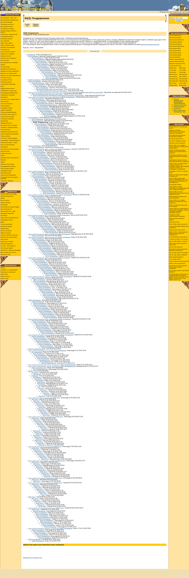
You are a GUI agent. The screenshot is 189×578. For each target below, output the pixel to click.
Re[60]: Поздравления (51, 232)
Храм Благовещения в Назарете (45, 103)
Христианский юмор (174, 57)
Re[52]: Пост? (46, 475)
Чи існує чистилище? (7, 224)
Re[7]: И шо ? (35, 498)
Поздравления (31, 54)
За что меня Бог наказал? (8, 51)
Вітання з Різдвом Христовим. (36, 349)
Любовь (3, 64)
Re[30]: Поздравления (42, 182)
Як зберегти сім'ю (6, 254)
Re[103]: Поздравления (43, 309)
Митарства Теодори (6, 226)
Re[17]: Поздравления (42, 106)
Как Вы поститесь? (174, 222)
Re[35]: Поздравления (49, 191)
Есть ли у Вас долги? (175, 259)
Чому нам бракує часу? (7, 196)
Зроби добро (182, 85)
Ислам (2, 155)
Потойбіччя (4, 215)
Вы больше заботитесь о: (176, 138)
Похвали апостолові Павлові (9, 237)
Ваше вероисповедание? (176, 257)
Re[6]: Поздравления (43, 64)
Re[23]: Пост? (41, 424)
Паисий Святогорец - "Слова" (9, 142)
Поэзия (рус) (172, 72)
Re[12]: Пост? (39, 404)
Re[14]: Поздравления (38, 98)
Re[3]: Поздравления (39, 59)
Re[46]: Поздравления (47, 210)
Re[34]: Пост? (35, 448)
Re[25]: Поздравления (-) (47, 520)
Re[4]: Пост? (46, 393)
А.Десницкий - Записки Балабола (10, 140)
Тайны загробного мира (7, 45)
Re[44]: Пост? (37, 464)
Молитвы (3, 160)
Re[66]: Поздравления (43, 245)
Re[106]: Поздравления (47, 314)
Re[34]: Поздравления (47, 190)
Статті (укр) (182, 70)
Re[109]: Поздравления (49, 319)
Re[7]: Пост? (35, 399)
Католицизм (4, 147)
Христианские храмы (175, 55)
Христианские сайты (175, 48)
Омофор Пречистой (6, 123)
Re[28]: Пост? (41, 443)
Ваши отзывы (4, 278)
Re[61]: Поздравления (49, 234)
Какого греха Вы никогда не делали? (176, 219)
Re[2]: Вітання (37, 374)
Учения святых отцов (175, 65)
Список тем (27, 25)
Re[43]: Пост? (35, 462)
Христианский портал (12, 14)
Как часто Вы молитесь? (176, 247)
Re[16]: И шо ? (46, 508)
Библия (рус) (172, 68)
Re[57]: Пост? (38, 487)
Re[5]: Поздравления (42, 62)
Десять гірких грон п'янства (8, 252)
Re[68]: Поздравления (46, 250)
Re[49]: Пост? (44, 471)
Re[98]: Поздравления (34, 300)
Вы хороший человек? (175, 184)
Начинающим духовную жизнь (9, 93)
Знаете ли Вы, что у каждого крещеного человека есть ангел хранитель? (178, 201)
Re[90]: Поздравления (43, 286)
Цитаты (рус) (172, 83)
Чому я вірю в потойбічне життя (10, 217)
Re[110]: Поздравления (38, 320)
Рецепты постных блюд (7, 164)
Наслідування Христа (7, 220)
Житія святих (4, 239)
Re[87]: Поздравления (39, 279)
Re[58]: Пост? (39, 489)
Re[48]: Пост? (42, 470)
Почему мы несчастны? (7, 24)
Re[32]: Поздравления (45, 187)
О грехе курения (5, 106)
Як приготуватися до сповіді (8, 194)
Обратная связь (5, 276)
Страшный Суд (5, 49)
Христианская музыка (175, 44)
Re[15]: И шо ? (43, 506)
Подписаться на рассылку (8, 272)
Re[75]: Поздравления (39, 261)
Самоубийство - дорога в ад (8, 90)
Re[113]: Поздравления (42, 325)
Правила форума (35, 25)
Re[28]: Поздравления (39, 177)
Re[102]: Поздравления (42, 308)
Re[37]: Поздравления (50, 194)
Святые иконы (5, 101)
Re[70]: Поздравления (49, 253)
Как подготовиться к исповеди (9, 62)
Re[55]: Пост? (35, 479)
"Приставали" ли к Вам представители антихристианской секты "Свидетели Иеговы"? (178, 188)
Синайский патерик (6, 170)
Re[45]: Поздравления (46, 209)
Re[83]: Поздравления (50, 273)
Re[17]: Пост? (46, 415)
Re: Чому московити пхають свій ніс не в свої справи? (52, 91)
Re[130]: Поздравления (45, 344)
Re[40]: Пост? (44, 457)
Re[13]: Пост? (41, 405)
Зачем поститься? (6, 56)
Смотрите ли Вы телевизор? (177, 143)
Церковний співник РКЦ (7, 213)
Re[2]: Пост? (43, 390)
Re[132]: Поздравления (47, 347)
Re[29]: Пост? (42, 445)
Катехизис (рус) (173, 78)
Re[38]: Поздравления (38, 196)
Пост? (39, 386)
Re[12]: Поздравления (51, 76)
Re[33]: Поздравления (46, 188)
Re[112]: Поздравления (40, 324)
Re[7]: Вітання (42, 385)
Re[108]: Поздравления (50, 317)
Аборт (2, 86)
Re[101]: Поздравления (41, 306)
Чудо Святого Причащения (8, 175)
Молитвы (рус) (173, 74)
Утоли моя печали (6, 77)
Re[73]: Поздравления (49, 257)
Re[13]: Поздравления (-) (52, 97)
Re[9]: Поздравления (47, 72)
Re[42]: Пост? (46, 460)
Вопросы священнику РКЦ (176, 61)
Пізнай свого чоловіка (7, 241)
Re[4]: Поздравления (40, 61)
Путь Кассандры (5, 67)
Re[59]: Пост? (41, 490)
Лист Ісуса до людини (7, 248)
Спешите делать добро (7, 116)
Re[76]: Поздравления (40, 262)
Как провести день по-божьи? (9, 125)
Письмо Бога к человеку (7, 28)
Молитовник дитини (6, 209)
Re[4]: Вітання (38, 379)
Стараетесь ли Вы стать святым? (178, 239)
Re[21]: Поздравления (40, 86)
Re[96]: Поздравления (51, 298)
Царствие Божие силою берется (10, 157)
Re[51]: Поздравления (39, 218)
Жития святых (173, 76)
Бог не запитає (5, 200)
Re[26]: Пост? (45, 429)
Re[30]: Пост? (45, 446)
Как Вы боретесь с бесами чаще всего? (178, 127)
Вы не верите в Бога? (7, 26)
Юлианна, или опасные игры (9, 73)
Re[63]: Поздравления (39, 240)
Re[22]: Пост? (39, 423)
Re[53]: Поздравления (42, 221)
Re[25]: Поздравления (49, 171)
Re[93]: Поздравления (47, 292)
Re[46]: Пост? (39, 467)
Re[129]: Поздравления (43, 342)
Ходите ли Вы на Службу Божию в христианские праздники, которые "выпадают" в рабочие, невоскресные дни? (178, 210)
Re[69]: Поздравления (47, 251)
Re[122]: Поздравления (38, 336)
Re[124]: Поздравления (41, 339)
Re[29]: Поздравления (40, 179)
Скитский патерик (6, 173)
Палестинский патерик (7, 168)
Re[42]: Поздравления (42, 201)
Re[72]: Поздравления (51, 256)
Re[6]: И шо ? (32, 497)
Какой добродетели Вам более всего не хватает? (178, 197)
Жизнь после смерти (6, 43)
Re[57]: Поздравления (47, 228)
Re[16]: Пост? (45, 413)
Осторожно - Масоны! (7, 180)
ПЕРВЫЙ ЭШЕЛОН (179, 106)
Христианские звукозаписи (176, 46)
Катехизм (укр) (183, 78)
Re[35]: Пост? (37, 449)
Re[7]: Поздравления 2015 (40, 369)
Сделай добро (173, 85)
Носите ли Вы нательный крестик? (179, 261)
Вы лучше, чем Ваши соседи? (177, 141)
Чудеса (3, 162)
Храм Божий (4, 121)
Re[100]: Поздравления (39, 303)
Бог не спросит (5, 60)
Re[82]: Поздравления (49, 272)
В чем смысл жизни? (6, 38)
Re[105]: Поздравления (46, 312)
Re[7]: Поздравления (44, 69)
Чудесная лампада (6, 110)
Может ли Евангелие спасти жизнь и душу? (180, 111)
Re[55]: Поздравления (45, 224)
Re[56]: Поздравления (46, 226)
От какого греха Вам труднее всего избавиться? (179, 227)
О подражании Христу (7, 36)
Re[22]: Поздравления (49, 114)
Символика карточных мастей (9, 131)
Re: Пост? (41, 388)
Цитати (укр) (182, 83)
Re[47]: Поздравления (49, 212)
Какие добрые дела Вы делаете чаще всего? (178, 244)
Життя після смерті (6, 230)
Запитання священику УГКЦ (177, 63)
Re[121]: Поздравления (50, 335)
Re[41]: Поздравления (40, 199)
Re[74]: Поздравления (38, 259)
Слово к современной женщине (9, 134)
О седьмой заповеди (6, 108)
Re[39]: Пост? (42, 456)
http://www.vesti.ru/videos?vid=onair (149, 44)
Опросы (3, 267)
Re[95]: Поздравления (50, 297)
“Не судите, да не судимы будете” (10, 99)
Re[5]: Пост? (47, 394)
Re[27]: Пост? (39, 442)
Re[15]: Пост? (44, 412)
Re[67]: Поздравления (45, 246)
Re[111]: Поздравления (39, 322)
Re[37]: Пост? (39, 453)
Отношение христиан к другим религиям (9, 178)
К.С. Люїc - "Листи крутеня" (8, 246)
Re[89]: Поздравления (42, 284)
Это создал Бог (5, 41)
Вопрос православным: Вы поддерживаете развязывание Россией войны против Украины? (58, 95)
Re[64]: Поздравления (40, 242)
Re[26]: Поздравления (38, 172)
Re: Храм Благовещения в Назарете (47, 105)
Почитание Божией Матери (8, 112)
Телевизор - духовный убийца (9, 127)
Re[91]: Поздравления (45, 287)
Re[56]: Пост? (37, 481)
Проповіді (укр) (183, 81)
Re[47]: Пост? (41, 468)
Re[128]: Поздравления (42, 341)
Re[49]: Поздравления (49, 215)
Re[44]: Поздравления (45, 207)
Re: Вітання (35, 372)
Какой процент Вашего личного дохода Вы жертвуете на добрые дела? (178, 156)
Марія (2, 222)
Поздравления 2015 (44, 360)
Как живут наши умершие (8, 47)
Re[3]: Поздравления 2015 (48, 363)
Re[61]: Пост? (44, 493)
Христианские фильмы (175, 42)
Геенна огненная (5, 136)
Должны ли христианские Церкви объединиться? (178, 175)
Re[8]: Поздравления (46, 70)
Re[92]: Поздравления (46, 290)
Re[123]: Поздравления (39, 338)
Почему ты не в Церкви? (7, 54)
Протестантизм (5, 151)
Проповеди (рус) (173, 81)
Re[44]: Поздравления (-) (45, 204)
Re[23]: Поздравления (42, 87)
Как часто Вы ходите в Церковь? (178, 255)
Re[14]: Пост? (42, 407)
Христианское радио (175, 50)
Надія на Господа (6, 233)
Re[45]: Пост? (38, 465)
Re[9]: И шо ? (38, 501)
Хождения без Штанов (180, 105)
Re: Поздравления (33, 56)
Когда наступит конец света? (177, 230)
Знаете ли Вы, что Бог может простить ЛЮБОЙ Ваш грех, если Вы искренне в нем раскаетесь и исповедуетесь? (178, 180)
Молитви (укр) (183, 74)
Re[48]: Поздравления (50, 213)
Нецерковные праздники (8, 95)
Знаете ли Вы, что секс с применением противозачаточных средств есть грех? (179, 193)
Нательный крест (6, 129)
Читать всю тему (94, 51)
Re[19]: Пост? (35, 418)
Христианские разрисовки (8, 84)
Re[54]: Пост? (45, 478)
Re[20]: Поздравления (39, 84)
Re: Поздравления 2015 (46, 361)
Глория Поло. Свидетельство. (9, 34)
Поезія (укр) (182, 72)
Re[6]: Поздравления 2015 (39, 368)
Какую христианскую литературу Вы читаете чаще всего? (178, 249)
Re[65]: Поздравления (42, 243)
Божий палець (5, 228)
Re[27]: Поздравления (39, 174)
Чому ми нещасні (5, 202)
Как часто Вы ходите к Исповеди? (178, 252)
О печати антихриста (7, 103)
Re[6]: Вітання (41, 382)
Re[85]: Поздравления (50, 276)
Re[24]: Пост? (42, 426)
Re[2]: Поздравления (37, 58)
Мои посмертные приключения (9, 20)
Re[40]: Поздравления (39, 198)
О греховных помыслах (7, 119)
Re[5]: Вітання (40, 380)
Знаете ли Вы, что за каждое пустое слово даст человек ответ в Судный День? (179, 147)
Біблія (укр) (182, 68)
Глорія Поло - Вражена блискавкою (10, 250)
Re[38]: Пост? (41, 454)
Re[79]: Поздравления (45, 267)
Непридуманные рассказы (8, 166)
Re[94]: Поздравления (49, 294)
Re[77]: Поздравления (42, 264)
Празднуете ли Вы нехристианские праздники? (177, 215)
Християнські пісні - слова (8, 211)
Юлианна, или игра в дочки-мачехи (10, 75)
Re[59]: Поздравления (50, 231)
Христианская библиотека (176, 40)
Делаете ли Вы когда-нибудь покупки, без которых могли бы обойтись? (177, 152)
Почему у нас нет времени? (8, 58)
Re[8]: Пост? (36, 401)
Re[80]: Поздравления (46, 268)
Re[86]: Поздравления (38, 278)
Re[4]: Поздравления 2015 (52, 364)
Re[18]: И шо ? (36, 509)
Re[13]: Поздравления (49, 149)
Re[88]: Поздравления (40, 283)
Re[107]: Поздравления (49, 316)
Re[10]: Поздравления (49, 141)
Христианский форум (175, 37)
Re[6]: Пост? (44, 397)
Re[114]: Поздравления (43, 328)
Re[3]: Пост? (44, 391)
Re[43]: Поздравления (43, 202)
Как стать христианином (7, 144)
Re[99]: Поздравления (38, 301)
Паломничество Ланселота (8, 69)
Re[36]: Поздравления (49, 193)
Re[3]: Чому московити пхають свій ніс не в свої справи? (47, 94)
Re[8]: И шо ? (36, 500)
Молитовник (4, 204)
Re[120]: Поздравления (47, 333)
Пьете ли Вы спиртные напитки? (178, 224)
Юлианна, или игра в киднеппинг (10, 71)
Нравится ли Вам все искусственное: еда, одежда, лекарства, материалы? (177, 132)
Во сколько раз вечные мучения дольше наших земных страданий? (178, 267)
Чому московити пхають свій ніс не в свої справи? (49, 89)
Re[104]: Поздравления (45, 311)
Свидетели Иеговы (6, 153)
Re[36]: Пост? (38, 451)
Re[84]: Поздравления (51, 275)
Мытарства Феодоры (7, 22)
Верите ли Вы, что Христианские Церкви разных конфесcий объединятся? (178, 233)
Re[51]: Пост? (45, 473)
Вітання (30, 371)
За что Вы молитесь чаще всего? (178, 237)
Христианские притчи (175, 53)
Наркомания (4, 97)
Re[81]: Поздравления (47, 270)
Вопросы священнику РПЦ (176, 59)
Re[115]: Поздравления (45, 330)
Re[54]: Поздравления (43, 223)
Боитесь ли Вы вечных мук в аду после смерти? (178, 205)
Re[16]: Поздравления (40, 102)
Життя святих (183, 76)
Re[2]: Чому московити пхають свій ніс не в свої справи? (65, 92)
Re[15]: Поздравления (39, 100)
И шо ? (43, 495)
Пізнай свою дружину (7, 243)
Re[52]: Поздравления (40, 220)
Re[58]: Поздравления (49, 229)
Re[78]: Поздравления (43, 265)
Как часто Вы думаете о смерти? (178, 241)
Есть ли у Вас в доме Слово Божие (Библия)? (179, 271)
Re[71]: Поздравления (50, 254)
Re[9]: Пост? (37, 402)
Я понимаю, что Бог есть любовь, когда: (178, 172)
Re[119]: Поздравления (46, 331)
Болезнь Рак (177, 108)
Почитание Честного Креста (9, 114)
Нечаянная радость (6, 82)
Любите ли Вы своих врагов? (177, 263)
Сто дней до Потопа (6, 80)
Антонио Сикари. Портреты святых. (8, 31)
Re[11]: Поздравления (50, 75)
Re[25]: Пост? (44, 427)
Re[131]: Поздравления (46, 346)
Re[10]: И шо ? (40, 503)
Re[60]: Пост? (42, 492)
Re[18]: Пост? (45, 416)
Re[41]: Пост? (45, 459)
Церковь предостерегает (8, 88)
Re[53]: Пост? (48, 476)
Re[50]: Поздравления (38, 216)
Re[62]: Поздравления (38, 235)
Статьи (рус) (172, 70)
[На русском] (3, 14)
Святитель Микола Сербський (9, 235)
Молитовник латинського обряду (10, 207)
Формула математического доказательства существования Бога (179, 101)
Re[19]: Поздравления (38, 83)
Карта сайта (4, 274)
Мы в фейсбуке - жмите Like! (9, 18)
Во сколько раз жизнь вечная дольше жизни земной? (177, 136)
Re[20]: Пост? (37, 420)
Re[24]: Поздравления (51, 169)
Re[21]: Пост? (38, 421)
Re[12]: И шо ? (41, 505)
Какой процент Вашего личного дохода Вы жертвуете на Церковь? (179, 160)
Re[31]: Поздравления (43, 183)
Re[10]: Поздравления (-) (50, 73)
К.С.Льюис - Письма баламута (9, 138)
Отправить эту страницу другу (9, 270)
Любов (2, 198)
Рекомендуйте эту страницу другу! (32, 557)
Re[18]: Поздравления (34, 80)
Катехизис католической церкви (10, 149)
